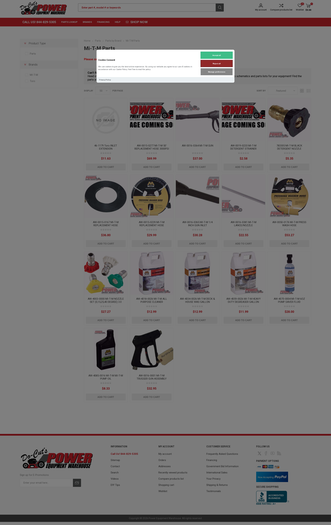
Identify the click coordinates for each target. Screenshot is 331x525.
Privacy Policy (105, 80)
